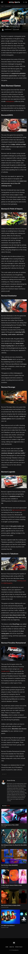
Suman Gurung (8, 29)
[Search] (26, 2)
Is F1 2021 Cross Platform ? (8, 925)
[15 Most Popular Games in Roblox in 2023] (14, 876)
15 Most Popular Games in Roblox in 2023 (11, 885)
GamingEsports (15, 950)
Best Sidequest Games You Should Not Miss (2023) (14, 845)
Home (7, 946)
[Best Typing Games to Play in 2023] (14, 816)
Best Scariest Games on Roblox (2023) (10, 905)
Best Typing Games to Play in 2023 (10, 825)
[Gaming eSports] (14, 2)
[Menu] (2, 2)
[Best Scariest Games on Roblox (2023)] (14, 896)
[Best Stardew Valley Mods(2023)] (14, 856)
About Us (11, 946)
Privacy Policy (18, 946)
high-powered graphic (19, 510)
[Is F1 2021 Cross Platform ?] (14, 917)
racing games (10, 101)
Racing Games (5, 20)
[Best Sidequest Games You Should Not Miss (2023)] (14, 836)
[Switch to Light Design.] (24, 2)
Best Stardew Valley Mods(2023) (9, 865)
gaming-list (4, 774)
